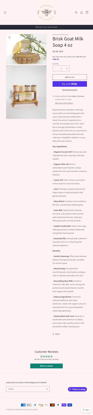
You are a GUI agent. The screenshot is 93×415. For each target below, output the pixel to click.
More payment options (69, 90)
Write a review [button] (46, 366)
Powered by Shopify (31, 409)
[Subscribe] (47, 389)
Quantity (56, 64)
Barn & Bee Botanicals (18, 409)
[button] (5, 12)
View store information (64, 103)
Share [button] (57, 334)
